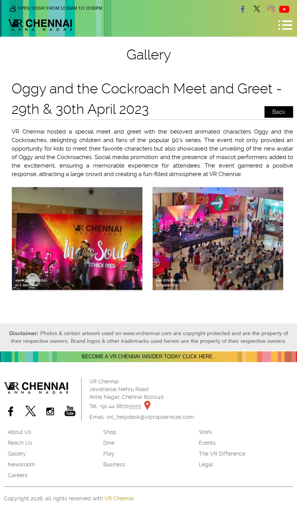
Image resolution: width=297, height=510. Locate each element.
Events (207, 443)
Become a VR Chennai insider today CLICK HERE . (149, 356)
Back (278, 111)
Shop (109, 432)
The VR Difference (222, 454)
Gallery (17, 454)
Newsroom (21, 464)
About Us (19, 432)
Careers (17, 475)
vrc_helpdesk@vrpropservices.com (150, 417)
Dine (108, 443)
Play (108, 454)
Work (205, 432)
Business (114, 464)
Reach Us (20, 443)
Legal (206, 464)
